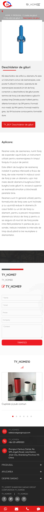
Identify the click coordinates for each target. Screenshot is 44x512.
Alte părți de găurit (12, 18)
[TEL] (27, 509)
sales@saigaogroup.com (19, 432)
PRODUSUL (17, 15)
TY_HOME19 (6, 494)
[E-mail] (16, 509)
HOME (7, 15)
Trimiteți (22, 342)
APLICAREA (7, 471)
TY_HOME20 (23, 494)
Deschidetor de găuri (31, 18)
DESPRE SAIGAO (10, 478)
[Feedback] (38, 509)
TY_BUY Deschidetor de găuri (18, 124)
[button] (12, 416)
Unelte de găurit (30, 15)
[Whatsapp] (5, 509)
